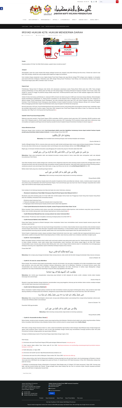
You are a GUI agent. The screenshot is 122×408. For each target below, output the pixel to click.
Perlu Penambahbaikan (55, 390)
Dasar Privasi (60, 398)
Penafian (41, 398)
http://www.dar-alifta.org (69, 355)
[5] (48, 284)
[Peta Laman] (96, 1)
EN (86, 1)
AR (88, 1)
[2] (91, 121)
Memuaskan (52, 388)
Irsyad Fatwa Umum (27, 373)
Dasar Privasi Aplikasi (70, 398)
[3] (68, 211)
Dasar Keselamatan (50, 398)
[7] (22, 364)
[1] (55, 110)
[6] (22, 358)
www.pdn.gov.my (71, 342)
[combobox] (107, 1)
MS (84, 1)
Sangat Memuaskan (54, 386)
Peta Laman (80, 398)
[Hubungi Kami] (92, 1)
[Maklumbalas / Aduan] (94, 1)
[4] (70, 216)
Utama (24, 19)
